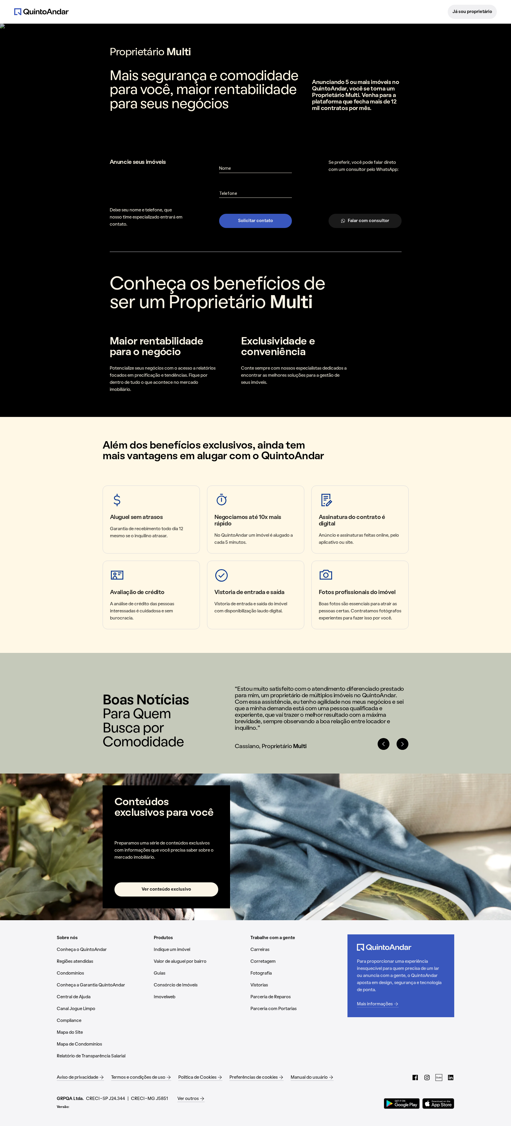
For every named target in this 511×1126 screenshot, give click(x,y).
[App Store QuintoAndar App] (438, 1103)
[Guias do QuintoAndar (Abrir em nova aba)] (438, 1077)
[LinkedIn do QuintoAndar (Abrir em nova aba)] (450, 1077)
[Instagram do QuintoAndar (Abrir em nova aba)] (427, 1077)
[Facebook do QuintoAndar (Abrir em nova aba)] (415, 1077)
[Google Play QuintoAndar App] (402, 1103)
